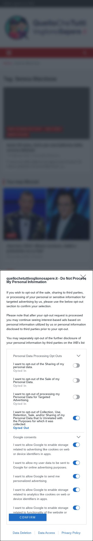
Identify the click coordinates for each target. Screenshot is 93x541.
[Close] (84, 279)
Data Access (46, 532)
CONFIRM (28, 517)
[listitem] (46, 355)
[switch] (76, 365)
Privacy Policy (71, 532)
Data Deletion (22, 532)
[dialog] (46, 405)
